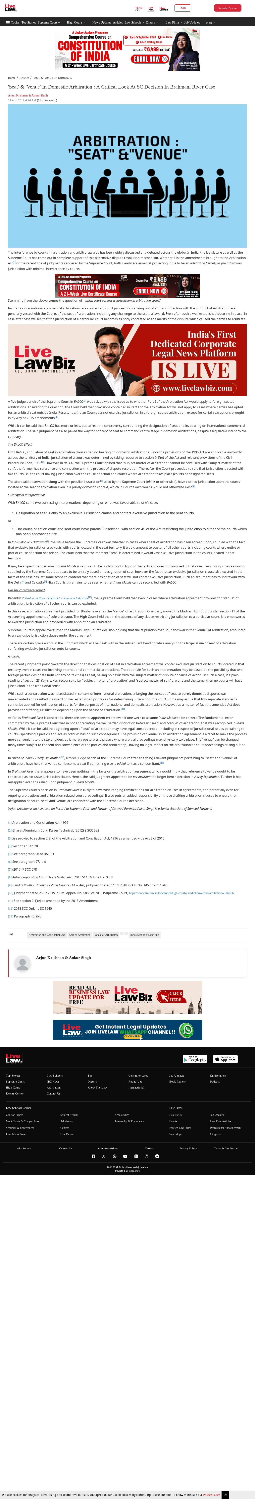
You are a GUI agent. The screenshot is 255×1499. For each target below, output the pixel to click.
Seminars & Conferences (20, 1127)
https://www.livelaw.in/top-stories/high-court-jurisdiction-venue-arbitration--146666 (181, 893)
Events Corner (15, 1093)
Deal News (175, 1114)
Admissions (66, 1121)
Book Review (177, 1081)
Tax (90, 1075)
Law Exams (67, 1134)
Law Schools (133, 22)
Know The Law (97, 1087)
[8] (23, 581)
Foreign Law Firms (180, 1127)
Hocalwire (134, 1170)
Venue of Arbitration (106, 934)
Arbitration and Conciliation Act (47, 934)
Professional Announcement (225, 1127)
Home (12, 77)
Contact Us (53, 1093)
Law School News (16, 1134)
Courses (64, 1127)
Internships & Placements (129, 1121)
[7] (10, 869)
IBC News (53, 1081)
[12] (10, 908)
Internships (175, 1134)
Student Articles (69, 1114)
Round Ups (135, 1081)
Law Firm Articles (220, 1121)
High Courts (74, 22)
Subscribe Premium (228, 8)
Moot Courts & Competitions (22, 1121)
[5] (101, 480)
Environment (218, 1075)
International (136, 1087)
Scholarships (122, 1114)
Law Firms (172, 22)
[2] (10, 830)
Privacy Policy (212, 1494)
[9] (45, 581)
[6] (193, 486)
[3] (56, 417)
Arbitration (54, 1087)
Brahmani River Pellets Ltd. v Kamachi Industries (56, 598)
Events (173, 1121)
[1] (14, 262)
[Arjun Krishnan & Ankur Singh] (22, 964)
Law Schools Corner (18, 1107)
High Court (13, 1087)
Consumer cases (138, 1075)
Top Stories (29, 22)
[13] (162, 762)
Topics (15, 22)
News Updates (101, 22)
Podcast (215, 1081)
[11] (123, 709)
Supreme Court (47, 22)
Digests (151, 22)
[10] (10, 893)
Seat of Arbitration (79, 934)
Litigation (215, 1134)
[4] (42, 462)
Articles (118, 22)
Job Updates (192, 22)
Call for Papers (14, 1114)
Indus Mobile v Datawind (144, 934)
